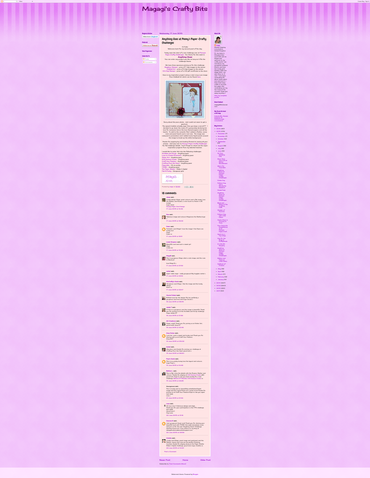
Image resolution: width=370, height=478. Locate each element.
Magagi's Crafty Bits (175, 8)
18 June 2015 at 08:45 (175, 301)
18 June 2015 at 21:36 (174, 315)
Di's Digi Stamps (169, 71)
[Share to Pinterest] (193, 187)
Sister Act (165, 157)
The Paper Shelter (168, 169)
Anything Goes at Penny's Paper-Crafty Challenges (222, 173)
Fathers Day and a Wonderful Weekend (221, 185)
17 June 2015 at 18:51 (174, 236)
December (221, 133)
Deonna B (169, 421)
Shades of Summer (221, 210)
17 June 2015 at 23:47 (174, 289)
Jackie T (169, 307)
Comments (148, 62)
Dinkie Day (221, 180)
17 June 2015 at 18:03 (174, 221)
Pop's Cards (170, 359)
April (220, 271)
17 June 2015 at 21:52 (174, 265)
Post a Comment (170, 451)
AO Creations (171, 321)
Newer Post (164, 460)
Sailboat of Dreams (221, 264)
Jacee (168, 197)
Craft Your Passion (169, 161)
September (221, 141)
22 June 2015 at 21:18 (174, 415)
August (220, 145)
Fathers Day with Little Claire (221, 215)
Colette (169, 438)
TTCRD (164, 167)
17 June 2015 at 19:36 (174, 250)
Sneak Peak (221, 190)
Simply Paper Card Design (175, 206)
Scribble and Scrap (169, 153)
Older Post (205, 460)
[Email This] (185, 187)
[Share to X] (189, 187)
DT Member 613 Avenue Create (190, 378)
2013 (218, 285)
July (219, 148)
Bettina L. (169, 371)
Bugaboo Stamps (171, 67)
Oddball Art (171, 69)
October (221, 139)
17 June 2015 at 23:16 (174, 276)
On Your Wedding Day (221, 154)
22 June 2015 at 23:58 (175, 432)
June (220, 151)
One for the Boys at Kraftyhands (222, 240)
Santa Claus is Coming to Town (222, 221)
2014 (218, 283)
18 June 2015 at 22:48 (175, 327)
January (221, 279)
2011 (218, 291)
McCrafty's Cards (172, 281)
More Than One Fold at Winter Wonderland (222, 161)
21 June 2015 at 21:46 (174, 398)
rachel (168, 271)
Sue (167, 214)
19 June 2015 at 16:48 (174, 365)
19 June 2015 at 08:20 (175, 353)
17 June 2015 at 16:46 (174, 209)
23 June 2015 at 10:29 (175, 448)
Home (185, 460)
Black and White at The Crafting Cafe (222, 205)
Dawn (168, 226)
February (221, 277)
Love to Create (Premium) (171, 155)
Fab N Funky (166, 171)
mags (218, 45)
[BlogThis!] (187, 187)
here (199, 77)
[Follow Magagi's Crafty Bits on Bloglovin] (150, 37)
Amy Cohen (170, 333)
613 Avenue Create (169, 159)
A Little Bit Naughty (221, 244)
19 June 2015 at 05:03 (175, 341)
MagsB (168, 256)
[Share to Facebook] (191, 187)
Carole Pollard (171, 295)
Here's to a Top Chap (221, 234)
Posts (146, 59)
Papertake (165, 165)
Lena (168, 403)
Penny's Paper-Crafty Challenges (194, 143)
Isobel (168, 347)
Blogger (195, 474)
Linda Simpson (171, 242)
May (219, 269)
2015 (218, 131)
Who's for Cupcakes (221, 166)
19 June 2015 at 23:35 (175, 381)
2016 (218, 128)
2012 (218, 288)
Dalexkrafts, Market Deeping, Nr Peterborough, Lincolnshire (221, 118)
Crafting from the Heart (171, 163)
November (221, 136)
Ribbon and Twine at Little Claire (222, 259)
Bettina (176, 378)
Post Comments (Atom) (177, 464)
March (220, 274)
